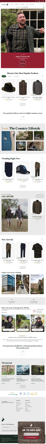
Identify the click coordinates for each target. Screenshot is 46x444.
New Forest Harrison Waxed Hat (8, 97)
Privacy (26, 403)
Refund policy (3, 440)
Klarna (26, 408)
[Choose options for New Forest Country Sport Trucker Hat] (32, 327)
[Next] (43, 76)
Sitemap (26, 409)
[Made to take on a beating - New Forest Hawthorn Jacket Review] (37, 370)
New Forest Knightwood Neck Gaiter (8, 179)
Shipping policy (16, 440)
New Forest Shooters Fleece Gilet (23, 97)
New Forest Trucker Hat (23, 179)
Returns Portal (18, 403)
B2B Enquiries (27, 410)
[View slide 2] (21, 119)
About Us (17, 405)
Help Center (18, 402)
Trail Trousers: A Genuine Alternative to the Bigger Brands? (8, 380)
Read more (3, 383)
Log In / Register (28, 402)
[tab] (4, 76)
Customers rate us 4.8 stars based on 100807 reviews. (22, 337)
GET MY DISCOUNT (31, 437)
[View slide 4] (23, 119)
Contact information (4, 441)
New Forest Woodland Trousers (37, 179)
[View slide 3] (22, 119)
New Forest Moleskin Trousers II (23, 260)
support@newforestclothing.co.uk (8, 403)
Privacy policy (7, 440)
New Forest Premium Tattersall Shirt (37, 97)
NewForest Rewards (19, 408)
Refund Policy (27, 405)
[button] (6, 99)
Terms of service (12, 440)
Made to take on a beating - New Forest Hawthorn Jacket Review (37, 380)
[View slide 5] (24, 119)
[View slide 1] (20, 119)
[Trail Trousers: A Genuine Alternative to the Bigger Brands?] (8, 370)
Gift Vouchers (18, 409)
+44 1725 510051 (4, 401)
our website (29, 340)
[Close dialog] (44, 422)
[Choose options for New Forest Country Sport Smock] (35, 327)
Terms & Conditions (28, 406)
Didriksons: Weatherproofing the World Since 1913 (22, 380)
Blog (17, 406)
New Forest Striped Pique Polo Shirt (37, 260)
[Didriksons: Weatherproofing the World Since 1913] (23, 370)
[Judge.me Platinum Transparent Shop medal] (28, 393)
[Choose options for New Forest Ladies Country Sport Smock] (3, 327)
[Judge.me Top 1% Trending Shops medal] (35, 393)
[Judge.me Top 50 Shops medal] (32, 393)
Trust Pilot (36, 340)
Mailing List (18, 410)
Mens (23, 61)
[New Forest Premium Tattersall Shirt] (12, 212)
